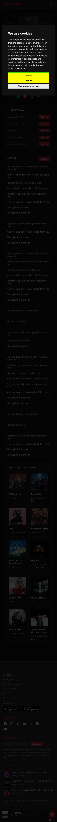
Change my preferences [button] (28, 86)
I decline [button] (28, 80)
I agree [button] (28, 75)
